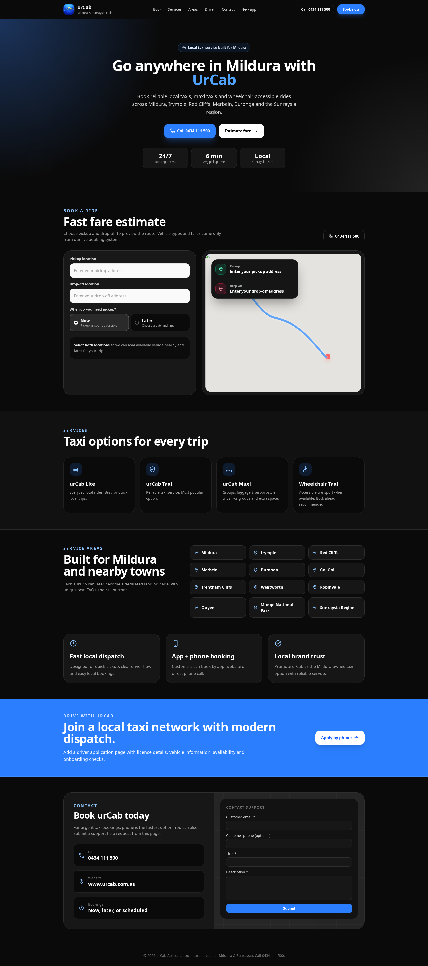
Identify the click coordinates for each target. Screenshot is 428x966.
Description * (237, 872)
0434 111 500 (347, 236)
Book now (351, 9)
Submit (289, 908)
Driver (210, 9)
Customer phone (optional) (248, 835)
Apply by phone (336, 737)
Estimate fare (238, 131)
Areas (193, 9)
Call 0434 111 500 (315, 9)
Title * (231, 853)
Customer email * (240, 817)
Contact (228, 9)
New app (248, 9)
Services (175, 9)
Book (157, 9)
